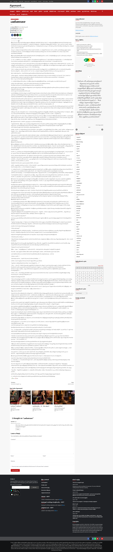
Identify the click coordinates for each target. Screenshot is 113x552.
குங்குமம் (78, 169)
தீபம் (77, 219)
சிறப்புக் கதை (94, 11)
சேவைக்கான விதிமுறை (45, 490)
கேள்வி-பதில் (21, 1)
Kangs (74, 490)
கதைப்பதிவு (15, 1)
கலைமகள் (78, 162)
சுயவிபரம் (39, 1)
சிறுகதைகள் (15, 5)
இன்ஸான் (78, 144)
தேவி (77, 226)
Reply (17, 429)
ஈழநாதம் (78, 150)
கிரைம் (35, 11)
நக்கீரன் (78, 229)
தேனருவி (78, 224)
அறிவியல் (18, 11)
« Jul (89, 285)
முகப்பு (11, 1)
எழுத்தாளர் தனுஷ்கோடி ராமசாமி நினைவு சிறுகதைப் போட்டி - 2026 (89, 53)
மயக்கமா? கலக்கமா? (16, 406)
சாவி (77, 176)
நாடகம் (18, 14)
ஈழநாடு (78, 148)
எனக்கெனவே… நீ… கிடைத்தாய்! (41, 406)
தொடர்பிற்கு (51, 1)
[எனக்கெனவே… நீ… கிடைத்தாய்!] (42, 397)
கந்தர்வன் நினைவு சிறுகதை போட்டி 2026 (84, 45)
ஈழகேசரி (78, 146)
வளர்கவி (14, 408)
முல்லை (78, 247)
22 (97, 277)
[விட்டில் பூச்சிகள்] (64, 397)
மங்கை (78, 233)
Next (102, 129)
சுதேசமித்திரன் (79, 183)
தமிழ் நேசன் (79, 189)
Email (44, 456)
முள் (77, 503)
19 (85, 277)
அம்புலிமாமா (79, 139)
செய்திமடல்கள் (44, 485)
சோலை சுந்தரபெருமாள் (23, 27)
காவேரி (78, 167)
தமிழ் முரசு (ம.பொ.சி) (80, 194)
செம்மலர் (78, 187)
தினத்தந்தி (79, 208)
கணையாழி (79, 160)
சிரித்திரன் (78, 178)
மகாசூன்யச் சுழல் (80, 482)
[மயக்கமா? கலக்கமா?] (20, 397)
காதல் (31, 11)
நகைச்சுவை (73, 11)
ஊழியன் (78, 155)
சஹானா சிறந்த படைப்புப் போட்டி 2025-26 (84, 54)
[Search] (102, 11)
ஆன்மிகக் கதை (25, 11)
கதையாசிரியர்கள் (34, 1)
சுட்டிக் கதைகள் (61, 11)
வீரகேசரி (78, 256)
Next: (71, 383)
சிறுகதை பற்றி (27, 1)
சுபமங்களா (78, 185)
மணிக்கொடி (79, 238)
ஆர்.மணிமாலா (37, 408)
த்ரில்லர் (67, 11)
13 (89, 275)
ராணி (78, 249)
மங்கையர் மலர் (79, 235)
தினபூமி (78, 212)
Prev (77, 129)
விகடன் (78, 251)
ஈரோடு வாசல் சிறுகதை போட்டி (82, 51)
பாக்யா (78, 231)
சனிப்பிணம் (77, 511)
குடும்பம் (40, 11)
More (60, 499)
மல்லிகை (78, 242)
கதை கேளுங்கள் (44, 482)
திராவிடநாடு (79, 217)
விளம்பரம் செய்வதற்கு (45, 487)
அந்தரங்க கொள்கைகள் (45, 492)
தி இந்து (78, 199)
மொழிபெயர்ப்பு (24, 14)
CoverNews (53, 550)
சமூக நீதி (46, 11)
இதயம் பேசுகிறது (80, 141)
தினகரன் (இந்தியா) (80, 201)
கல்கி (77, 164)
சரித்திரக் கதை (52, 11)
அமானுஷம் (12, 11)
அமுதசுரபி (78, 137)
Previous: (16, 383)
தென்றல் (78, 222)
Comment (13, 439)
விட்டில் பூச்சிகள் (58, 406)
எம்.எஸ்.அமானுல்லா (83, 497)
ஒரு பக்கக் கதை (85, 11)
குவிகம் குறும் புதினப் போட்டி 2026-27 (84, 44)
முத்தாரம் (78, 245)
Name (12, 456)
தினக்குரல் (78, 206)
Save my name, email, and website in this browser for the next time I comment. (30, 466)
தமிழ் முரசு (78, 192)
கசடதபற (78, 157)
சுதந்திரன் (78, 180)
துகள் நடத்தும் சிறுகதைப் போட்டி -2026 (84, 47)
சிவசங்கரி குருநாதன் (60, 408)
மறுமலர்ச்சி (79, 240)
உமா (77, 153)
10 (77, 275)
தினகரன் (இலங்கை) (80, 203)
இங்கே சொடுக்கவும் (79, 30)
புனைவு (79, 11)
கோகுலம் (78, 173)
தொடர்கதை (12, 14)
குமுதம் (78, 171)
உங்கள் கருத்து (45, 1)
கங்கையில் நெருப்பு (80, 490)
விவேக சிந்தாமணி (80, 254)
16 (101, 275)
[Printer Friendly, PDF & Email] (14, 378)
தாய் (77, 196)
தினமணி (78, 210)
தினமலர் (78, 215)
